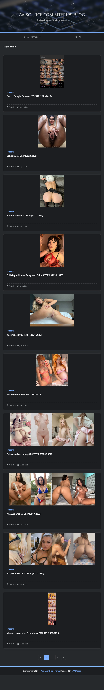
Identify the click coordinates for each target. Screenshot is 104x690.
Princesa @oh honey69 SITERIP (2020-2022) (29, 454)
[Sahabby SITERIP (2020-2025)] (52, 131)
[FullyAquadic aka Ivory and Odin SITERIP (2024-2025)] (52, 250)
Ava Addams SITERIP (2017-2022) (24, 513)
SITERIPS (34, 37)
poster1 (11, 107)
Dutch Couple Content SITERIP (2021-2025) (29, 96)
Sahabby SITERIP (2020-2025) (22, 155)
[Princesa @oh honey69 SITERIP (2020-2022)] (52, 429)
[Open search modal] (80, 37)
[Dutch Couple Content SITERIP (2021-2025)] (52, 71)
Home (26, 37)
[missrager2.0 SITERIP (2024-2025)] (52, 310)
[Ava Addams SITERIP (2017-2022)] (52, 489)
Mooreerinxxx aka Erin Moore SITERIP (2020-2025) (33, 633)
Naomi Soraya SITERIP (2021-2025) (25, 215)
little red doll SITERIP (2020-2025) (24, 394)
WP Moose (76, 671)
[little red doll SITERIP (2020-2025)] (52, 370)
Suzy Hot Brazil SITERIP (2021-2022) (25, 573)
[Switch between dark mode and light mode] (76, 37)
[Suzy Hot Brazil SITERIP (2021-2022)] (52, 549)
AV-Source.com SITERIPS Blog (52, 15)
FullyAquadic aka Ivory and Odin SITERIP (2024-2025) (35, 275)
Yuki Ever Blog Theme (50, 671)
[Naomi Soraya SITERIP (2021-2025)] (52, 191)
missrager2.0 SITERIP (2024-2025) (24, 334)
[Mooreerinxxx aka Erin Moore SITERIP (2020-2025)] (52, 608)
